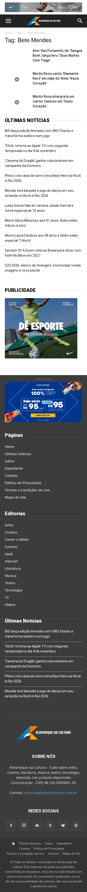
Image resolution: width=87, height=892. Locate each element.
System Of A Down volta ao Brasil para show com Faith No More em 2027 (43, 252)
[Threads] (76, 825)
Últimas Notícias (18, 454)
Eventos (11, 546)
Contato (11, 475)
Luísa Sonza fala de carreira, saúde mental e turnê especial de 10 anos (39, 208)
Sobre (9, 461)
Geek (9, 554)
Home (9, 446)
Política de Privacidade (23, 482)
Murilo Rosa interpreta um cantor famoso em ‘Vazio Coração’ (53, 101)
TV (7, 597)
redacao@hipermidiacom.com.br (50, 792)
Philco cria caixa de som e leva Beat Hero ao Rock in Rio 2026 (43, 178)
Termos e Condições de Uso (27, 490)
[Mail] (37, 825)
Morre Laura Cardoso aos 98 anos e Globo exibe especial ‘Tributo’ (41, 237)
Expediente (14, 468)
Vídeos (10, 604)
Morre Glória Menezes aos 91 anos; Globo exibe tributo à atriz (41, 223)
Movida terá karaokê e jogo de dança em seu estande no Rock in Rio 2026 (39, 193)
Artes (9, 525)
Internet (11, 561)
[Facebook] (11, 825)
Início (8, 32)
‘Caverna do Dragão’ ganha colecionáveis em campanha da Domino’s (39, 163)
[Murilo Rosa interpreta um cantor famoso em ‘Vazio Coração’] (17, 102)
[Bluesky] (63, 825)
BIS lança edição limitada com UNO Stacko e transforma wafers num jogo (39, 133)
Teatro (10, 583)
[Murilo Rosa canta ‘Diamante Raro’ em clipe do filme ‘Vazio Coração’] (17, 79)
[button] (8, 20)
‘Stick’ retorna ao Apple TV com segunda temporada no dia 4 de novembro (36, 148)
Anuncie (53, 853)
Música (10, 575)
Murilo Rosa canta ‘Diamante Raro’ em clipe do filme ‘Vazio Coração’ (56, 78)
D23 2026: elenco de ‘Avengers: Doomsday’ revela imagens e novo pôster (43, 267)
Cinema (11, 532)
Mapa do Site (15, 497)
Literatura (13, 568)
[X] (50, 825)
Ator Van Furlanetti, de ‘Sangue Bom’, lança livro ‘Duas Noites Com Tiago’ (57, 55)
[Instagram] (24, 825)
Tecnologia (13, 590)
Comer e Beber (17, 539)
